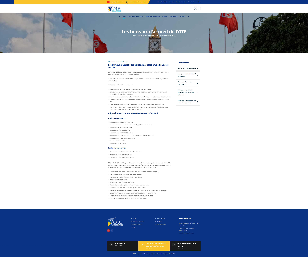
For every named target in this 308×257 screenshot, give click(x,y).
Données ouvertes (137, 224)
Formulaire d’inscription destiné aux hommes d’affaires (187, 102)
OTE (139, 35)
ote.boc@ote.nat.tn (188, 233)
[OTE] (114, 8)
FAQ (134, 227)
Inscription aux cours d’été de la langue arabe (187, 75)
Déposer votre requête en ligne (187, 68)
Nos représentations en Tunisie (150, 35)
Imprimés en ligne (161, 224)
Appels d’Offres (161, 218)
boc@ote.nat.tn (120, 243)
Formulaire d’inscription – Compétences (185, 83)
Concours (159, 221)
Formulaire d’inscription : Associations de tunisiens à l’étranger (186, 92)
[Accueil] (120, 17)
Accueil (134, 35)
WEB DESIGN (172, 254)
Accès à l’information (138, 221)
